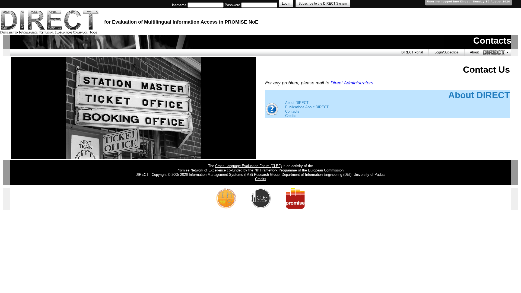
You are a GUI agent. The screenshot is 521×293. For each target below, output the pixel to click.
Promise (182, 170)
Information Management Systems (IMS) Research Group (234, 175)
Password (232, 5)
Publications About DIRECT (307, 107)
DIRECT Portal (412, 52)
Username (178, 5)
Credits (290, 116)
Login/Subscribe (446, 52)
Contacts (292, 111)
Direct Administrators (352, 82)
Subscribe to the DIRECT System (322, 3)
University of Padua (369, 175)
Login (286, 3)
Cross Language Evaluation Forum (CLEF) (248, 166)
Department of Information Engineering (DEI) (316, 175)
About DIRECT (297, 103)
